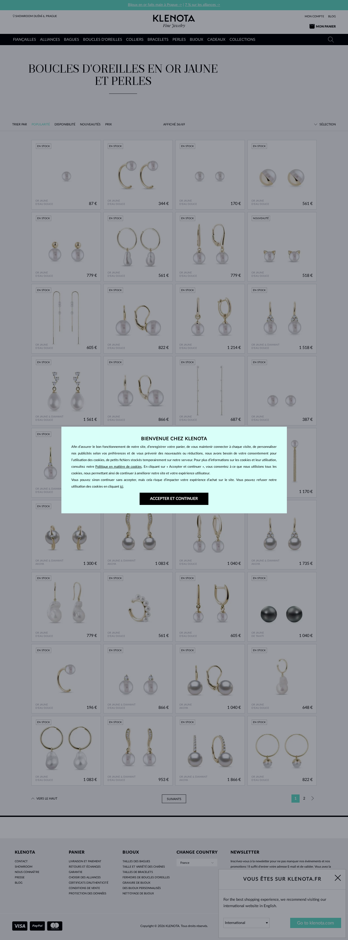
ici (121, 486)
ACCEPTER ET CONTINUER (174, 499)
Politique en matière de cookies (118, 466)
